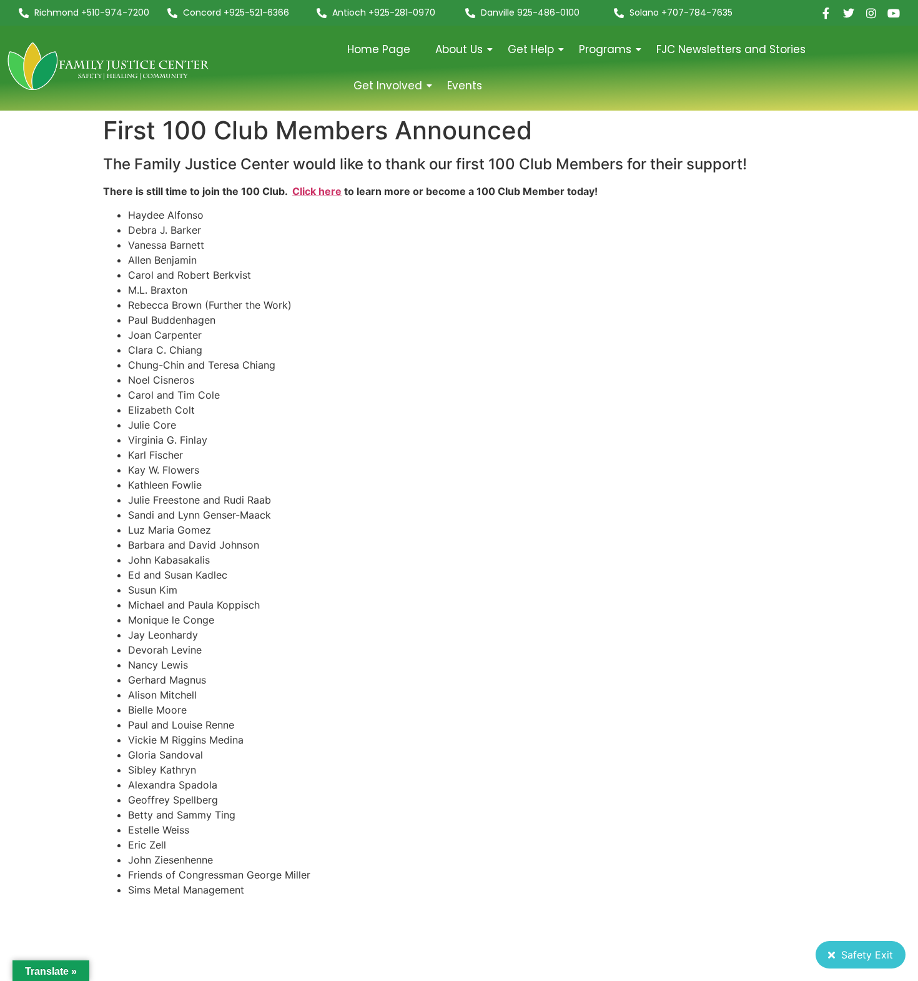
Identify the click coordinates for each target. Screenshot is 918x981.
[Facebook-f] (826, 13)
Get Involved (387, 85)
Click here (317, 191)
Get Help (531, 49)
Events (464, 85)
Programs (605, 49)
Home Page (378, 49)
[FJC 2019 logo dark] (109, 66)
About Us (459, 49)
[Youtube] (893, 13)
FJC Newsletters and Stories (731, 49)
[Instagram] (871, 13)
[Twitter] (848, 13)
